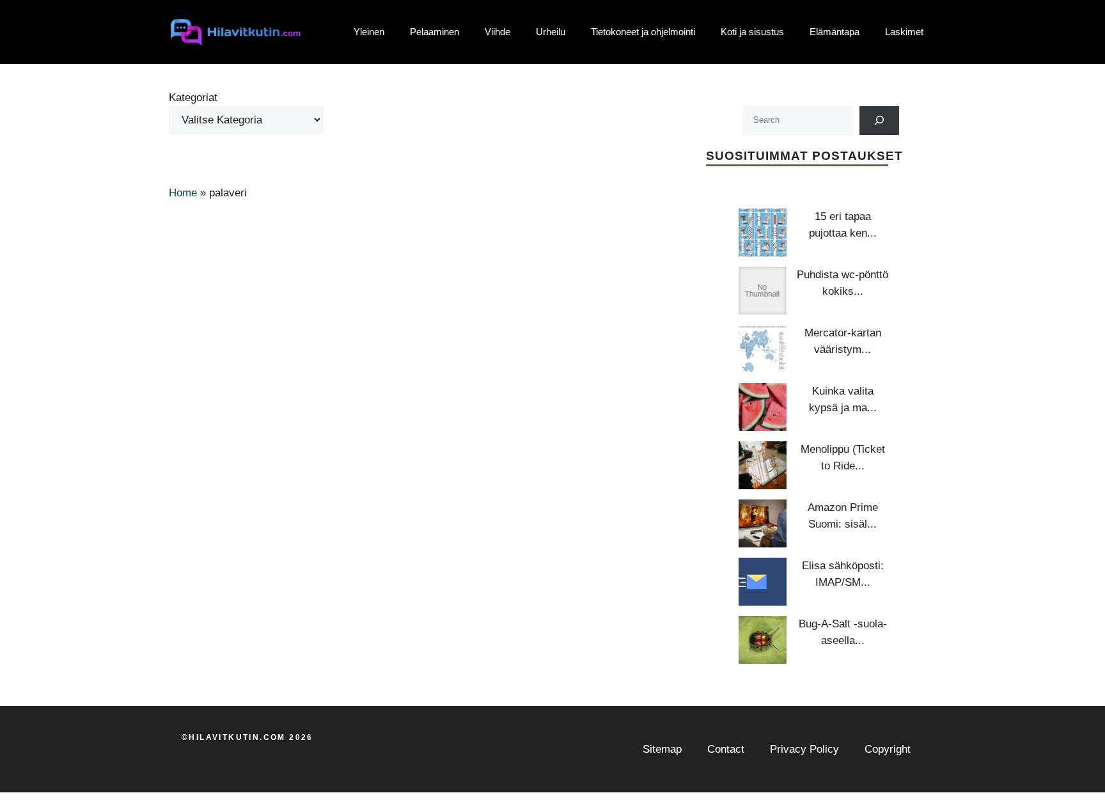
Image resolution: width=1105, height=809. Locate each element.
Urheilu (550, 31)
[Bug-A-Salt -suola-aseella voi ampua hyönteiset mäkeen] (763, 640)
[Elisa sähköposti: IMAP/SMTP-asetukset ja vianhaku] (763, 582)
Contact (725, 749)
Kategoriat (193, 97)
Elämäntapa (834, 31)
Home (183, 193)
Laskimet (904, 31)
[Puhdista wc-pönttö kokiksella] (763, 291)
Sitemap (662, 749)
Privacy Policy (804, 749)
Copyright (888, 749)
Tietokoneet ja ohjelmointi (643, 31)
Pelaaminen (434, 31)
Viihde (497, 31)
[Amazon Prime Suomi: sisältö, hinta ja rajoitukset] (763, 523)
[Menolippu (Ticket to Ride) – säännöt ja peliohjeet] (763, 465)
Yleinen (369, 31)
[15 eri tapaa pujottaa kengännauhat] (763, 232)
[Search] (879, 120)
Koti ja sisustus (752, 31)
